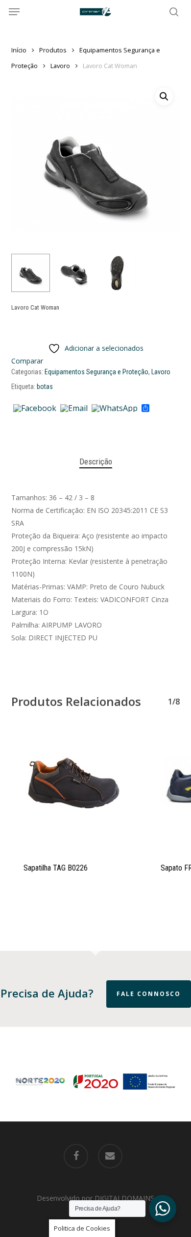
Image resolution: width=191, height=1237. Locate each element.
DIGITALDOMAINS (124, 1198)
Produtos (53, 50)
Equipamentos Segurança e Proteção (96, 372)
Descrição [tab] (95, 461)
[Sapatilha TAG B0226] (72, 788)
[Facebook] (34, 408)
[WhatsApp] (115, 408)
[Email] (74, 408)
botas (45, 386)
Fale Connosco (149, 994)
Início (18, 50)
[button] (14, 12)
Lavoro (60, 65)
